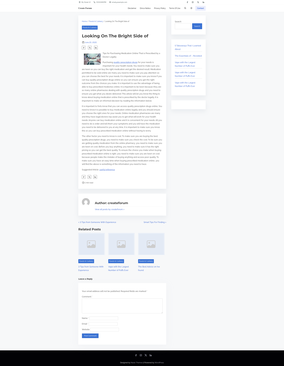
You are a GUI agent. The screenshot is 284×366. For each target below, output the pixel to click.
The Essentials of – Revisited (188, 56)
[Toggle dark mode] (191, 8)
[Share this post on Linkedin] (96, 47)
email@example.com (119, 2)
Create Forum (85, 8)
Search (178, 21)
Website (86, 329)
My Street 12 (86, 2)
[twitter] (198, 2)
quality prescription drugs (125, 62)
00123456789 (101, 2)
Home (84, 21)
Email (85, 324)
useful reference (107, 169)
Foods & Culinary (96, 21)
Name (85, 318)
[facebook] (187, 2)
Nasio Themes (137, 363)
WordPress (159, 363)
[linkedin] (203, 2)
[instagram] (192, 2)
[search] (185, 8)
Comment (87, 296)
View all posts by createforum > (109, 209)
